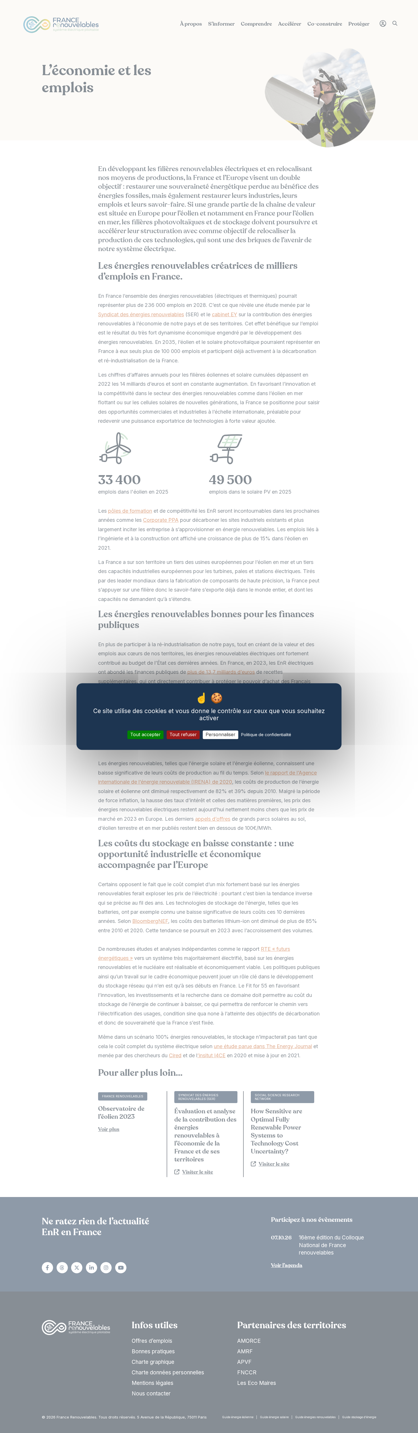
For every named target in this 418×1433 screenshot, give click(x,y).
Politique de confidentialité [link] (266, 734)
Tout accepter (145, 735)
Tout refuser (183, 735)
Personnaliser (220, 735)
